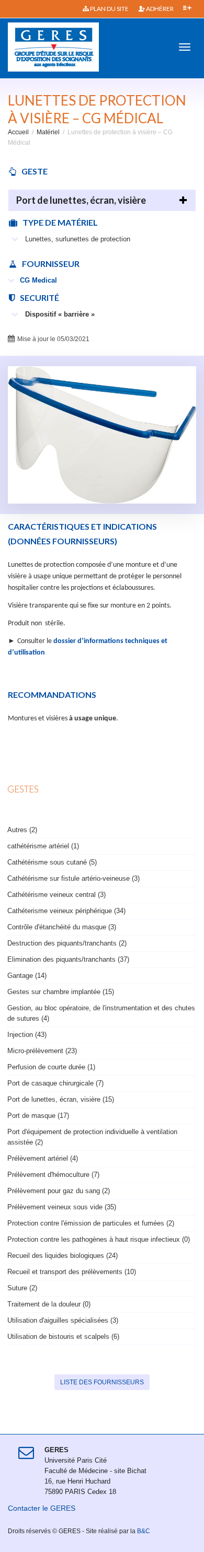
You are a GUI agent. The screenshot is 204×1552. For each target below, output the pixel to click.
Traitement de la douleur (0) (48, 1304)
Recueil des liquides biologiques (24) (62, 1255)
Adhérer (159, 9)
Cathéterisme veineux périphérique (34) (66, 911)
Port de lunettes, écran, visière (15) (60, 1099)
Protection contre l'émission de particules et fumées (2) (90, 1223)
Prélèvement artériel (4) (42, 1158)
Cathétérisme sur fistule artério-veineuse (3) (73, 878)
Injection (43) (27, 1034)
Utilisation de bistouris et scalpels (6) (63, 1336)
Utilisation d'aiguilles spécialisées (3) (62, 1320)
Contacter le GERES (41, 1508)
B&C (143, 1531)
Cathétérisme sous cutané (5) (52, 862)
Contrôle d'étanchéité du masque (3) (61, 927)
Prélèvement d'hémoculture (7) (53, 1174)
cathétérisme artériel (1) (43, 846)
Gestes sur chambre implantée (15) (60, 992)
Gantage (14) (27, 975)
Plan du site (109, 9)
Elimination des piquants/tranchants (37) (68, 959)
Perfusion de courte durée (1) (51, 1067)
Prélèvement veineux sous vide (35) (61, 1207)
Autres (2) (22, 830)
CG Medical (38, 280)
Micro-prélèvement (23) (42, 1051)
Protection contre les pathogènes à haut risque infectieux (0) (98, 1239)
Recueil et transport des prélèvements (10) (71, 1272)
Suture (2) (22, 1288)
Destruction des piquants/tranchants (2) (67, 943)
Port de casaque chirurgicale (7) (55, 1083)
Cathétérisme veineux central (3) (56, 894)
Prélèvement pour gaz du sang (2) (58, 1191)
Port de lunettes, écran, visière (81, 200)
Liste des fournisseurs (102, 1382)
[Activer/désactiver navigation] (184, 47)
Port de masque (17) (38, 1115)
